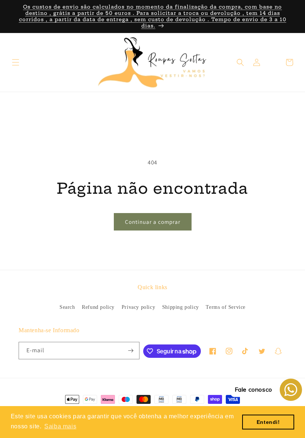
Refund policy (98, 307)
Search (67, 307)
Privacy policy (138, 307)
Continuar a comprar (152, 221)
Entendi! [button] (268, 422)
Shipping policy (180, 307)
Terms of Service (225, 307)
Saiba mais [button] (60, 426)
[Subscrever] (131, 350)
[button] (15, 62)
